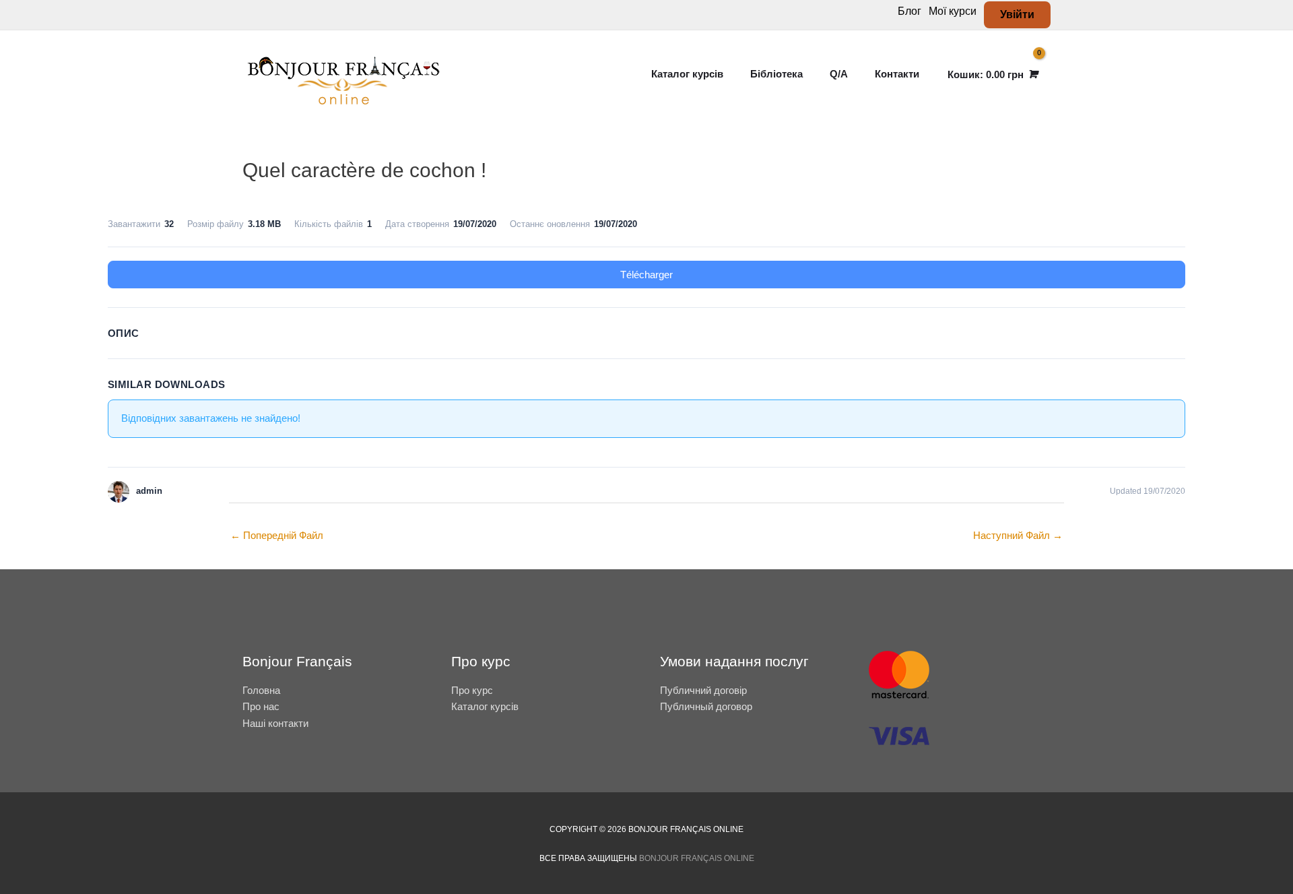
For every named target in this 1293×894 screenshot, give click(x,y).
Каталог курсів (485, 706)
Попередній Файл (276, 535)
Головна (261, 690)
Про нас (260, 706)
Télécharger (646, 274)
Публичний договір (703, 690)
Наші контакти (275, 723)
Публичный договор (706, 706)
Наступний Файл (1018, 535)
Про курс (472, 690)
